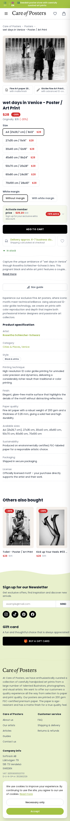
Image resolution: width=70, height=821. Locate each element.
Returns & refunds (48, 730)
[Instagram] (6, 614)
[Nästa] (63, 532)
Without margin (15, 198)
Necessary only (35, 802)
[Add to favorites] (62, 241)
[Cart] (63, 13)
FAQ (40, 720)
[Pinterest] (23, 614)
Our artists (9, 725)
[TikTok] (15, 614)
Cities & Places (11, 347)
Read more (9, 274)
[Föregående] (6, 532)
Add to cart (35, 229)
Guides (7, 736)
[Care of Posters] (35, 670)
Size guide (37, 287)
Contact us (9, 741)
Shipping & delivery (49, 725)
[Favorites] (55, 13)
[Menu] (6, 13)
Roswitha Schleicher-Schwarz (21, 335)
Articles (7, 730)
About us (8, 720)
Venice (25, 347)
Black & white (12, 359)
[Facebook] (32, 614)
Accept (35, 811)
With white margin (43, 198)
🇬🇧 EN (12, 4)
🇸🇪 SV (5, 4)
